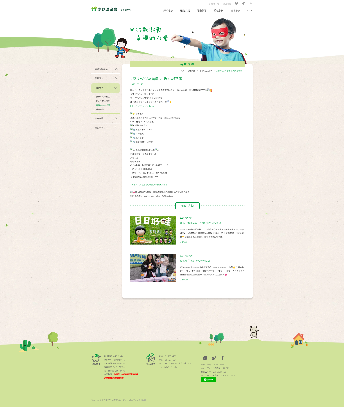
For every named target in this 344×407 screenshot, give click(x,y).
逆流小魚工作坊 (103, 101)
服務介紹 (185, 10)
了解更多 (184, 241)
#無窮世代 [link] (135, 184)
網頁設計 (142, 400)
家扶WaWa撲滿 (103, 105)
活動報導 (202, 10)
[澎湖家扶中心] (111, 9)
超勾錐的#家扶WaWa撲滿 (195, 260)
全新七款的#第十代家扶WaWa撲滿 (200, 223)
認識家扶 (168, 10)
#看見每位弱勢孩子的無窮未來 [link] (153, 184)
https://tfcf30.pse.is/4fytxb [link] (142, 106)
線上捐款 (227, 4)
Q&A (250, 10)
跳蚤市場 (100, 109)
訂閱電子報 (214, 4)
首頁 (182, 71)
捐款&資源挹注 (103, 96)
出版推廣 (235, 10)
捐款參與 (218, 10)
